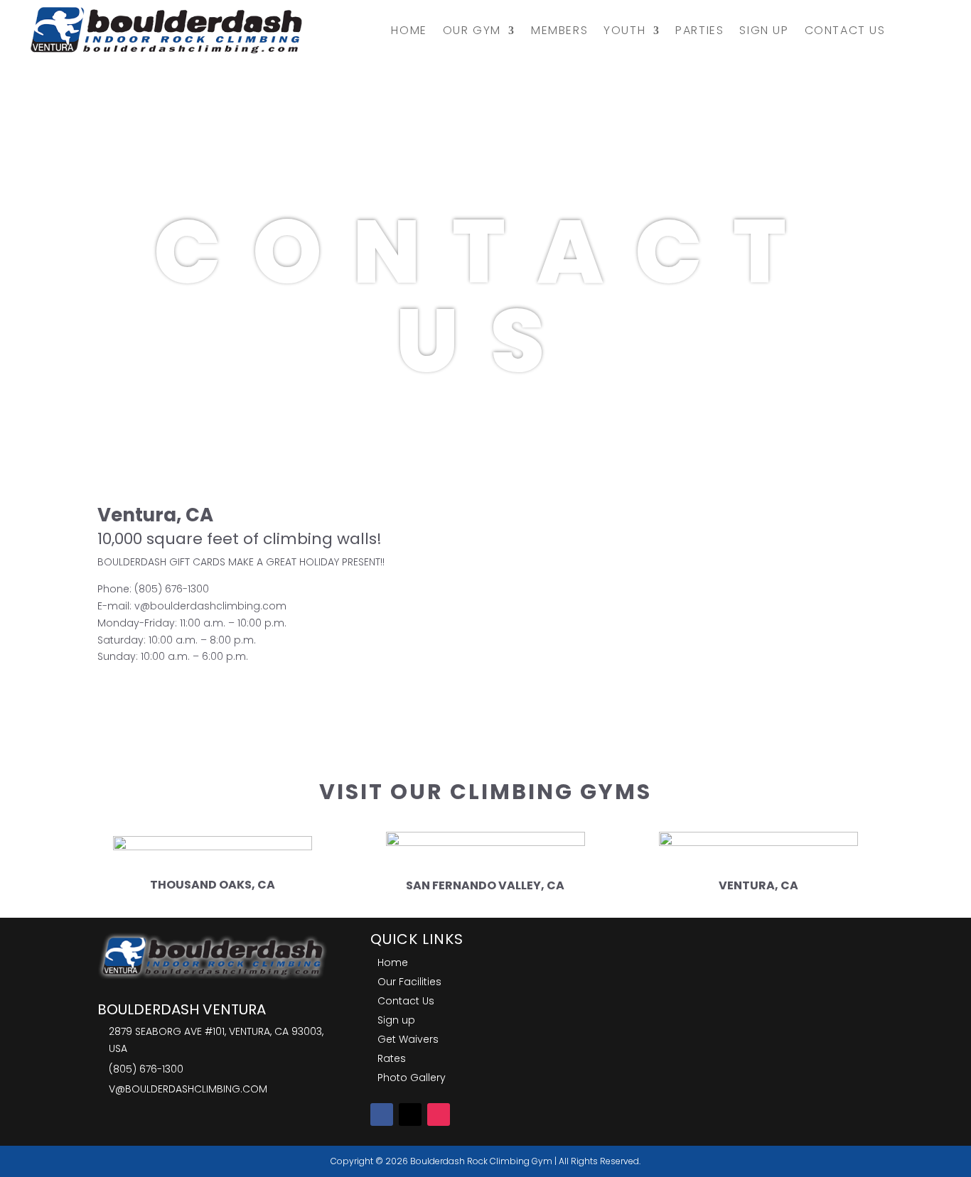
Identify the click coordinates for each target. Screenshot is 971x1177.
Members (559, 30)
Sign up (763, 30)
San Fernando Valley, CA (485, 885)
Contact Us (845, 30)
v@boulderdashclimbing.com (210, 606)
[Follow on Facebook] (381, 1114)
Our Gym (472, 30)
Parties (699, 30)
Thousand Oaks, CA (212, 885)
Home (409, 30)
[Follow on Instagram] (438, 1114)
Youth (624, 30)
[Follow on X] (410, 1114)
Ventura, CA (758, 885)
